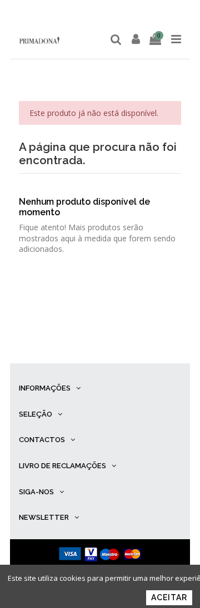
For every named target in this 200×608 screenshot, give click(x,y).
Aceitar (169, 597)
